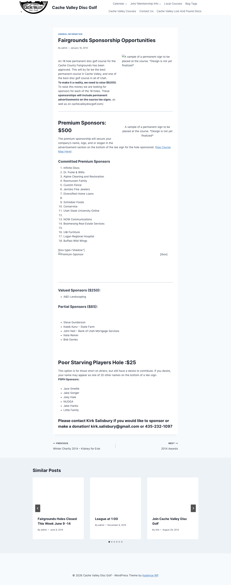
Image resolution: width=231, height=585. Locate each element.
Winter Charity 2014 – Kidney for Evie (76, 446)
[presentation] (58, 494)
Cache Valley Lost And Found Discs (179, 11)
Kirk (157, 529)
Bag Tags (191, 3)
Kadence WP (150, 575)
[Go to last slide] (37, 508)
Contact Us (146, 11)
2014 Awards (169, 446)
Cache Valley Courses (122, 11)
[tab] (109, 542)
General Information (70, 34)
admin (64, 48)
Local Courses (173, 3)
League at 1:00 (106, 519)
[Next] (193, 508)
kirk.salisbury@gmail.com (115, 426)
